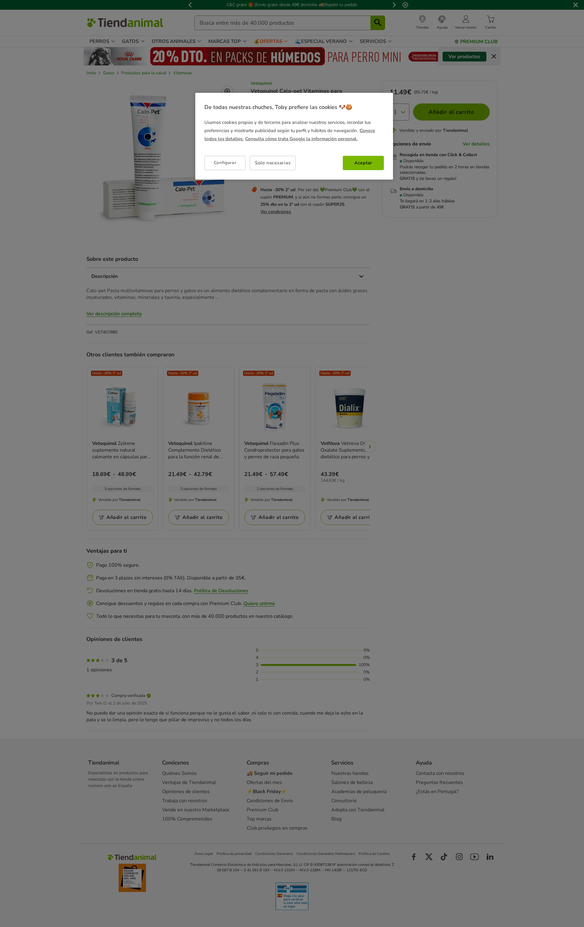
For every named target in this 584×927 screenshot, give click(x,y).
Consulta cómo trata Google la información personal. (301, 139)
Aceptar (363, 163)
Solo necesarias (272, 163)
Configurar (225, 163)
